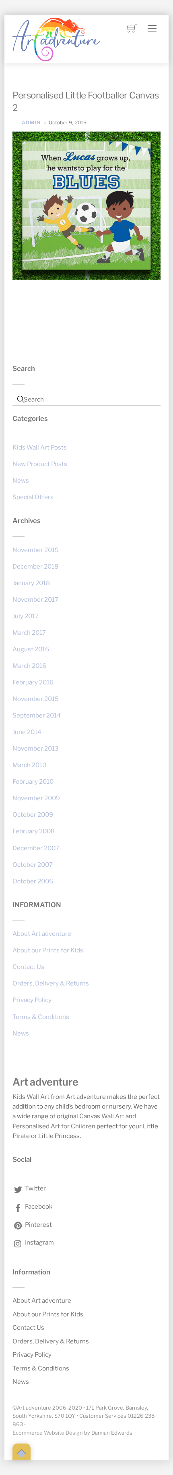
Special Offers (33, 497)
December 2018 (35, 566)
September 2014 (36, 715)
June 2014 (26, 732)
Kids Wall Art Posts (39, 447)
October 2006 (32, 881)
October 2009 (32, 814)
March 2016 (29, 666)
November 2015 (35, 699)
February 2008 (33, 831)
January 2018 (31, 583)
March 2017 (29, 632)
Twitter (35, 1188)
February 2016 (33, 682)
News (20, 480)
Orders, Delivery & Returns (50, 983)
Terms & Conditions (40, 1017)
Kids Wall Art (30, 1096)
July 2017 (25, 616)
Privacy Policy (31, 1000)
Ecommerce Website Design (47, 1433)
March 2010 (29, 765)
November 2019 (35, 550)
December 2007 (35, 848)
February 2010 (33, 781)
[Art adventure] (56, 38)
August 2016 (30, 649)
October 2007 (32, 864)
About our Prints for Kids (47, 950)
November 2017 (35, 599)
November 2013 (35, 748)
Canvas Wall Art (101, 1116)
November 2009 (36, 798)
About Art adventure (41, 933)
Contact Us (28, 967)
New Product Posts (39, 464)
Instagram (39, 1242)
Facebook (38, 1206)
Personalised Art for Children (53, 1126)
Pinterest (38, 1224)
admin (31, 122)
